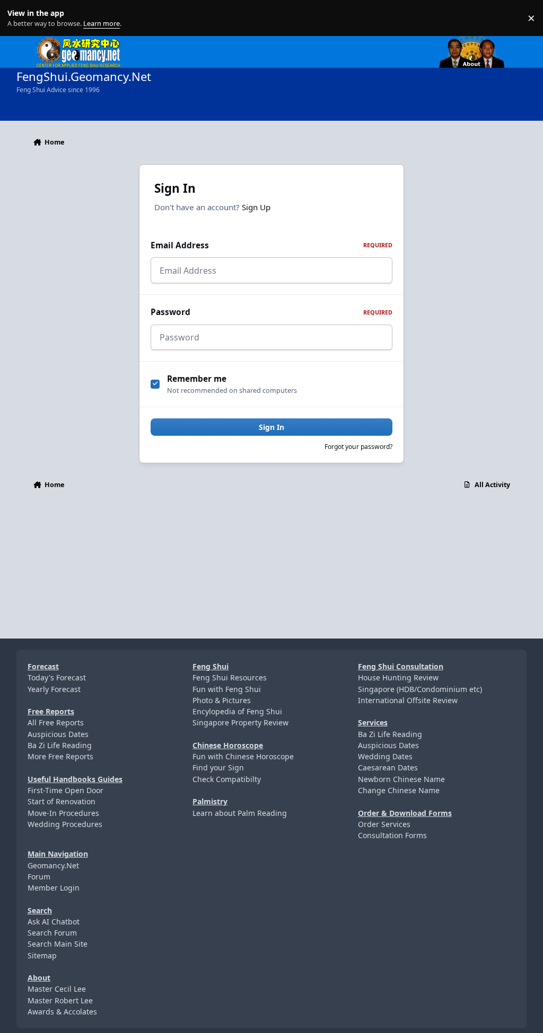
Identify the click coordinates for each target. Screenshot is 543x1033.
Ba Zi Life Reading (60, 745)
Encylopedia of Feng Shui (237, 711)
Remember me (196, 378)
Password (271, 312)
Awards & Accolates (62, 1012)
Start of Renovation (61, 801)
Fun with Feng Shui (226, 689)
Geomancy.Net (53, 865)
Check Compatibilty (226, 779)
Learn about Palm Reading (239, 813)
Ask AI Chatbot (54, 922)
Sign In (271, 427)
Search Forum (52, 933)
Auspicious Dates (58, 734)
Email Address (271, 245)
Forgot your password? (358, 446)
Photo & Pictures (221, 700)
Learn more (20, 18)
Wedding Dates (385, 756)
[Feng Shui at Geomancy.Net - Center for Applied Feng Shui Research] (78, 42)
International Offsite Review (408, 700)
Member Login (54, 888)
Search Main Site (57, 944)
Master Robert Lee (60, 1000)
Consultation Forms (392, 835)
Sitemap (42, 955)
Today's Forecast (57, 677)
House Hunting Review (398, 677)
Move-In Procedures (63, 813)
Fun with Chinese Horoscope (243, 756)
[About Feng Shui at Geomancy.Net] (481, 42)
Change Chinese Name (399, 790)
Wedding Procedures (65, 824)
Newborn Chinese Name (401, 779)
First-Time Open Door (65, 790)
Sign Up (256, 207)
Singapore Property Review (240, 722)
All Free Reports (56, 722)
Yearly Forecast (54, 689)
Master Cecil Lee (57, 989)
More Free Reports (60, 756)
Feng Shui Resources (229, 677)
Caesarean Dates (388, 767)
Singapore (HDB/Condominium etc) (420, 689)
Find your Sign (218, 767)
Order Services (384, 824)
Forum (39, 877)
